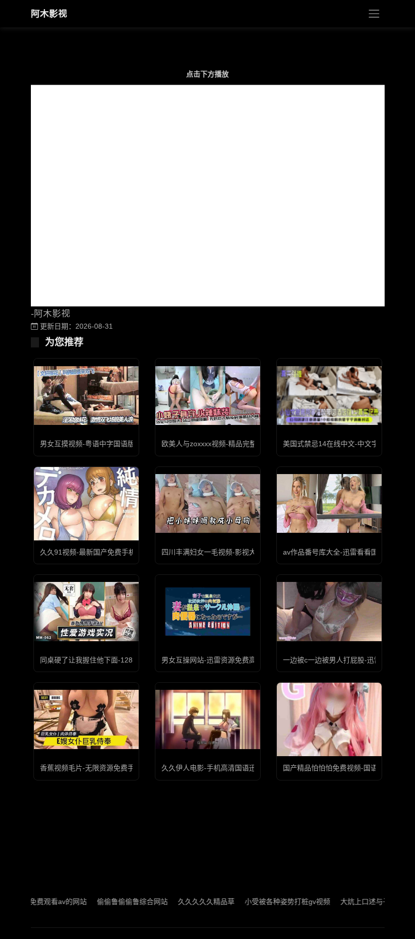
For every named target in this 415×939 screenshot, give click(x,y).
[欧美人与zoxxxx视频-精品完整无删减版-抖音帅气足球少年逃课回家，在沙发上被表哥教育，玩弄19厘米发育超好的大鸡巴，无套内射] (207, 395)
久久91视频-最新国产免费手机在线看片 (102, 552)
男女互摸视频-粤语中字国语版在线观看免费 (108, 444)
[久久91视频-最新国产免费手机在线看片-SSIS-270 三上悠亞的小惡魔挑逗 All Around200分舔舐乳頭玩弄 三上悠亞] (86, 503)
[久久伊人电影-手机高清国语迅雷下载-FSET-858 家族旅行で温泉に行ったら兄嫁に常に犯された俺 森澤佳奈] (207, 719)
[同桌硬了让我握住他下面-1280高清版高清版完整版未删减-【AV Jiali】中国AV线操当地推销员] (86, 611)
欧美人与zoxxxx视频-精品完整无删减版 (223, 444)
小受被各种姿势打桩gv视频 (271, 901)
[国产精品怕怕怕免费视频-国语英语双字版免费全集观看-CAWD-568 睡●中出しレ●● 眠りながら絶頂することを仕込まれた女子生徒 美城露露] (329, 719)
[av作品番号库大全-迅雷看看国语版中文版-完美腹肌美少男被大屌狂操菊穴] (329, 503)
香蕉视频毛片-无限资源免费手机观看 (98, 768)
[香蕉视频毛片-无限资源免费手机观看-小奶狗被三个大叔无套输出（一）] (86, 719)
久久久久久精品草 (189, 901)
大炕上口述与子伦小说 (359, 901)
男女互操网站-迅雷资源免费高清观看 (219, 660)
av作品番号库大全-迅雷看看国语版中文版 (348, 552)
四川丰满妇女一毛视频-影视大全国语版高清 (230, 552)
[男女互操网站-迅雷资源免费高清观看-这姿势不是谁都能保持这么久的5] (207, 611)
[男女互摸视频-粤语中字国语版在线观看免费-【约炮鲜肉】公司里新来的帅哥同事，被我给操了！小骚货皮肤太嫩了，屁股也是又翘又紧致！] (86, 395)
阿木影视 (49, 14)
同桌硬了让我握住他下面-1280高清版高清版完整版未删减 (131, 660)
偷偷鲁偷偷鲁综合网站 (115, 901)
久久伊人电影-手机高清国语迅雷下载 (219, 768)
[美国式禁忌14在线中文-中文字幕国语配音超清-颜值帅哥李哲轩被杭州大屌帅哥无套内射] (329, 395)
